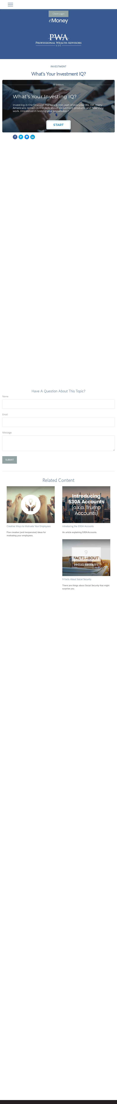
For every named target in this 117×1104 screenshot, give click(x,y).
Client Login (58, 14)
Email (5, 414)
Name (5, 396)
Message (7, 432)
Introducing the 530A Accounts (78, 526)
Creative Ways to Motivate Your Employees (29, 526)
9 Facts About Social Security (76, 579)
